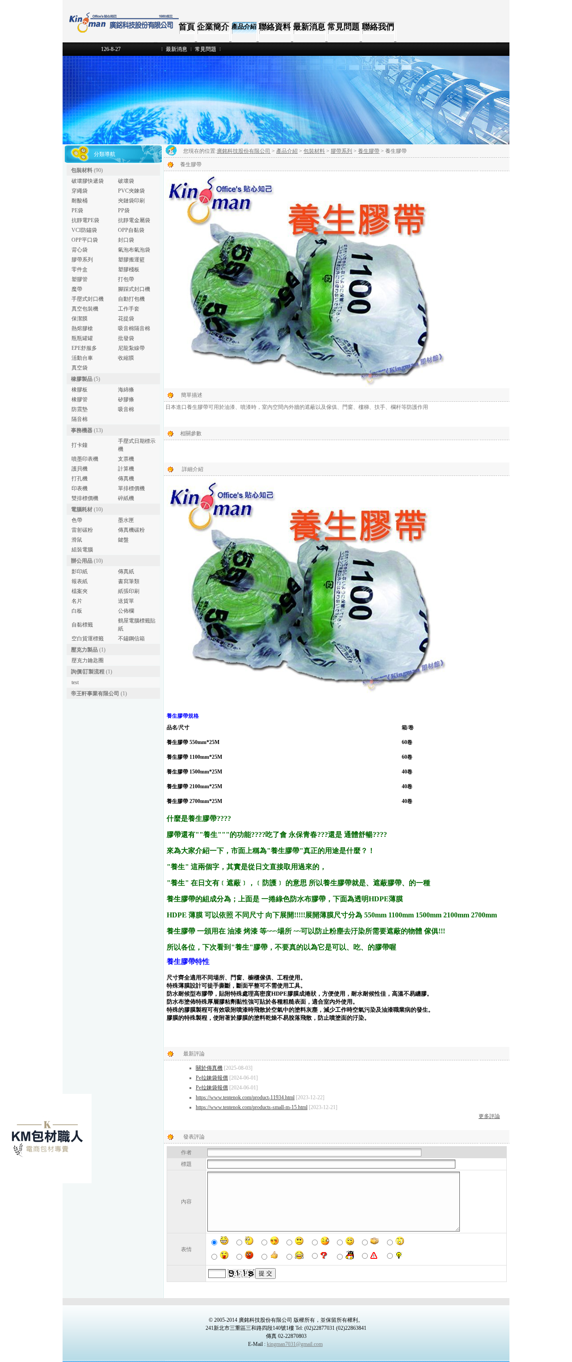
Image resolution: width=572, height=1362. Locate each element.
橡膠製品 (82, 379)
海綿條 (126, 390)
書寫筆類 (128, 581)
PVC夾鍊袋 (131, 191)
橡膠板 (80, 390)
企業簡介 (213, 26)
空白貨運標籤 (88, 638)
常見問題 (344, 26)
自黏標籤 (82, 625)
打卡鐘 (80, 445)
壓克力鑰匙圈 (88, 660)
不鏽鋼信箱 (131, 638)
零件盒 (80, 269)
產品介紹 (244, 26)
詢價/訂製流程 (88, 671)
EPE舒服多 (84, 348)
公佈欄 (126, 611)
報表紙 (80, 581)
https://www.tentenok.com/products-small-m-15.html (251, 1107)
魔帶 (77, 289)
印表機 (80, 488)
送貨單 (126, 601)
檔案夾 (80, 591)
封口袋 (126, 240)
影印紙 (80, 571)
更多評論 (489, 1116)
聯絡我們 (378, 26)
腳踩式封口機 (134, 289)
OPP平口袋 (85, 240)
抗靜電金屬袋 (134, 220)
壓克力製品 (84, 650)
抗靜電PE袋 (85, 220)
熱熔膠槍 (82, 328)
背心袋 (80, 250)
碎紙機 (126, 498)
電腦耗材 (82, 509)
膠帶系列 (82, 259)
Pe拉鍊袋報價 (212, 1078)
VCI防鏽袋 (84, 230)
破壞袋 (126, 181)
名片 (77, 601)
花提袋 (126, 318)
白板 (77, 611)
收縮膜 (126, 358)
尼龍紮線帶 (131, 348)
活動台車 (82, 358)
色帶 (77, 520)
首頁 (187, 26)
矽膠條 (126, 399)
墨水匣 (126, 520)
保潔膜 (80, 318)
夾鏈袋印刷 (131, 201)
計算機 (126, 469)
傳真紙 (126, 571)
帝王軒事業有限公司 (95, 693)
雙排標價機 (85, 498)
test (75, 682)
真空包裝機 (85, 309)
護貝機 (80, 469)
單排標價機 (131, 488)
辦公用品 (82, 561)
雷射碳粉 (82, 530)
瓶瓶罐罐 (82, 338)
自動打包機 (131, 299)
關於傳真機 (209, 1068)
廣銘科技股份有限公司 (243, 151)
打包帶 (126, 279)
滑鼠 (77, 540)
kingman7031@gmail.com (295, 1344)
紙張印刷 (128, 591)
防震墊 (80, 409)
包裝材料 (82, 170)
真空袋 (80, 368)
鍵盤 (123, 540)
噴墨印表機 (85, 459)
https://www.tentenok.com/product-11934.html (245, 1097)
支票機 (126, 459)
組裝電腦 (82, 549)
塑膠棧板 (128, 269)
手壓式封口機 (88, 299)
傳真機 (126, 478)
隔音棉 (80, 419)
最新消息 (309, 26)
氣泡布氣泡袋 (134, 250)
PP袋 (124, 210)
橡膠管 (80, 399)
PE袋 (77, 210)
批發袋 (126, 338)
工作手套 (128, 309)
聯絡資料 (275, 26)
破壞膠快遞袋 (88, 181)
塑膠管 (80, 279)
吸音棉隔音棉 (134, 328)
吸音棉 (126, 409)
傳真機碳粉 (131, 530)
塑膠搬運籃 (131, 259)
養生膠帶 (368, 151)
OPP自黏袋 (131, 230)
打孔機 (80, 478)
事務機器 (82, 430)
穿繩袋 (80, 191)
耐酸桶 (80, 201)
